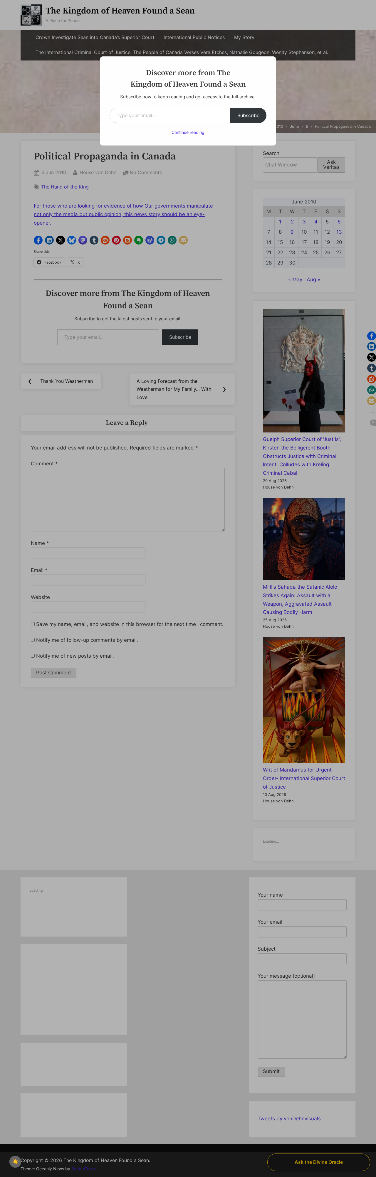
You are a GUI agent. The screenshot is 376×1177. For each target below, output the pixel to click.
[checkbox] (15, 1162)
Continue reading (188, 132)
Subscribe (248, 115)
